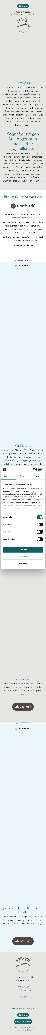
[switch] (40, 524)
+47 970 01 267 (23, 987)
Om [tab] (37, 476)
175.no (16, 233)
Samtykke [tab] (8, 476)
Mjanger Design (27, 1030)
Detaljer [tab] (23, 476)
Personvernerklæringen (23, 1008)
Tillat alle (23, 550)
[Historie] (23, 261)
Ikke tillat (23, 564)
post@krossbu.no (23, 990)
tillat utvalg (23, 557)
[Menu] (23, 37)
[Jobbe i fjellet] (23, 723)
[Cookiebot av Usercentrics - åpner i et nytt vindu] (33, 469)
